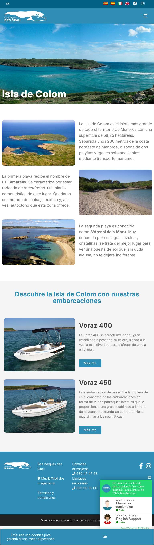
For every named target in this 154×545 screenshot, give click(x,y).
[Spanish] (105, 4)
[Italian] (120, 4)
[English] (127, 4)
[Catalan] (112, 4)
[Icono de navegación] (145, 16)
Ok (105, 537)
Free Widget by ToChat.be (135, 528)
